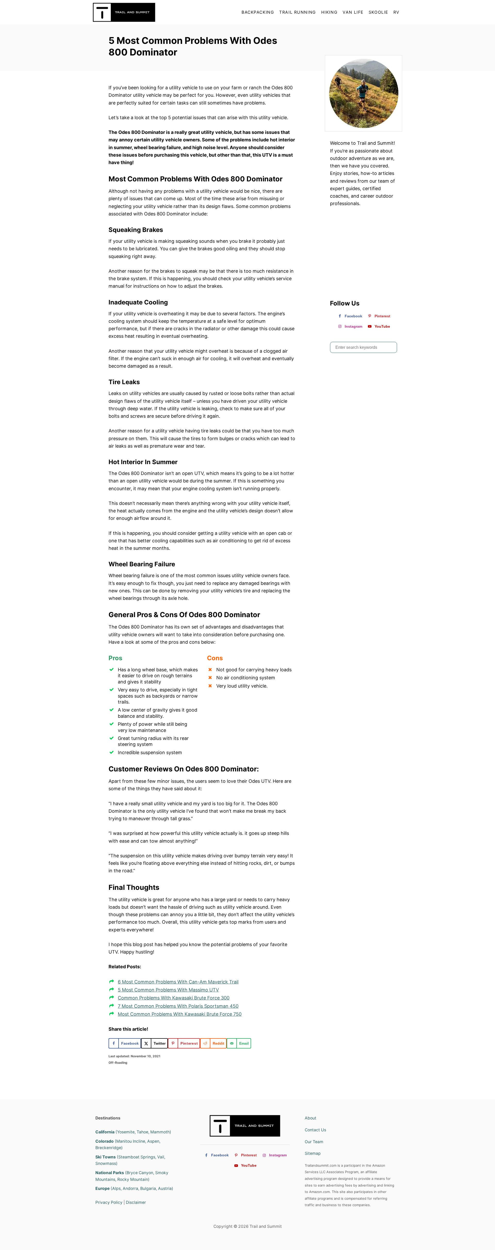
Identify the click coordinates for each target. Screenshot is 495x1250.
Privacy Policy (108, 1202)
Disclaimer (136, 1202)
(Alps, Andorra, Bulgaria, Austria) (134, 1188)
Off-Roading (118, 1062)
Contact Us (315, 1129)
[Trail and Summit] (139, 12)
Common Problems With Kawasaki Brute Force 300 (173, 998)
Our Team (314, 1141)
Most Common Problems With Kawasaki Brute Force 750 (180, 1014)
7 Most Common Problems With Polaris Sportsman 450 (178, 1006)
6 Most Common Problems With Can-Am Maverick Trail (178, 982)
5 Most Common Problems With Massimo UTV (168, 990)
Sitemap (313, 1153)
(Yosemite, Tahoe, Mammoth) (133, 1132)
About (310, 1118)
